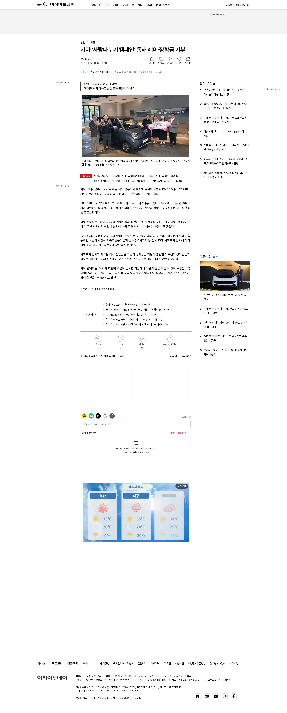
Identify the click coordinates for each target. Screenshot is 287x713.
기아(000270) (101, 175)
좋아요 (98, 338)
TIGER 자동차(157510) (136, 181)
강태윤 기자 (86, 59)
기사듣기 (179, 63)
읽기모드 (161, 63)
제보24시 (155, 663)
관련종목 (86, 176)
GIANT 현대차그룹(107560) (128, 175)
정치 (106, 5)
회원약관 (179, 663)
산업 (82, 42)
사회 (116, 5)
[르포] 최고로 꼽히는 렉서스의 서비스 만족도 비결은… (134, 319)
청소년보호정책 (218, 663)
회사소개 (42, 663)
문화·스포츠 (163, 5)
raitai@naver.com (105, 288)
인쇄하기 (188, 63)
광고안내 (57, 663)
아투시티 (137, 5)
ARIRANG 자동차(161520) (167, 181)
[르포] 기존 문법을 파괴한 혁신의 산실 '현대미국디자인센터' (137, 324)
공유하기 (152, 63)
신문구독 (72, 663)
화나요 (142, 338)
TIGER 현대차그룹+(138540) (163, 175)
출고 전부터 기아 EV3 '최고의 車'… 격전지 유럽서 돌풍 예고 (137, 309)
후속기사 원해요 (169, 338)
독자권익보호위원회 (123, 663)
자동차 (94, 42)
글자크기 (170, 63)
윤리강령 (104, 663)
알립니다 (142, 663)
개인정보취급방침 (197, 663)
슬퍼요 (120, 338)
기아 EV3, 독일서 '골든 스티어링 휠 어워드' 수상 (131, 314)
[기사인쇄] (188, 59)
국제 (149, 5)
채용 (85, 663)
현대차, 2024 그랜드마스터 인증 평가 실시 (128, 304)
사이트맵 (233, 663)
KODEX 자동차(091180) (107, 181)
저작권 (167, 663)
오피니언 (95, 5)
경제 (125, 5)
